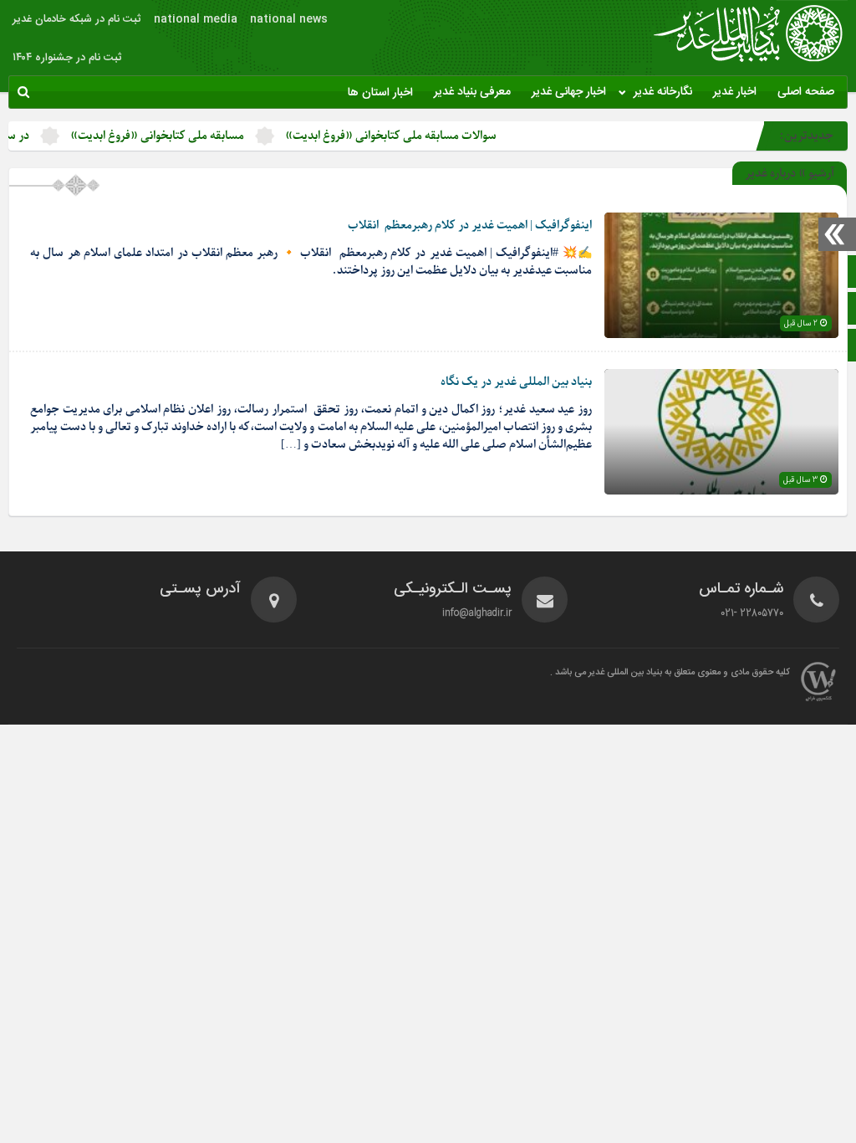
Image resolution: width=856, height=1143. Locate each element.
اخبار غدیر (735, 92)
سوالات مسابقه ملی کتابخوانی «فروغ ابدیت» (414, 136)
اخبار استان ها (380, 93)
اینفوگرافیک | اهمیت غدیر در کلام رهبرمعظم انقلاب (470, 225)
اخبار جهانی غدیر (569, 92)
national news (289, 19)
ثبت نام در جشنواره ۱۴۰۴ (67, 58)
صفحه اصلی (805, 92)
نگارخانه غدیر (663, 92)
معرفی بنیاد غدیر (472, 92)
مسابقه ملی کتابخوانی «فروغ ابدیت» (181, 136)
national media (195, 19)
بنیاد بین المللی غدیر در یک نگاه (516, 382)
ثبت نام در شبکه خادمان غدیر (77, 19)
